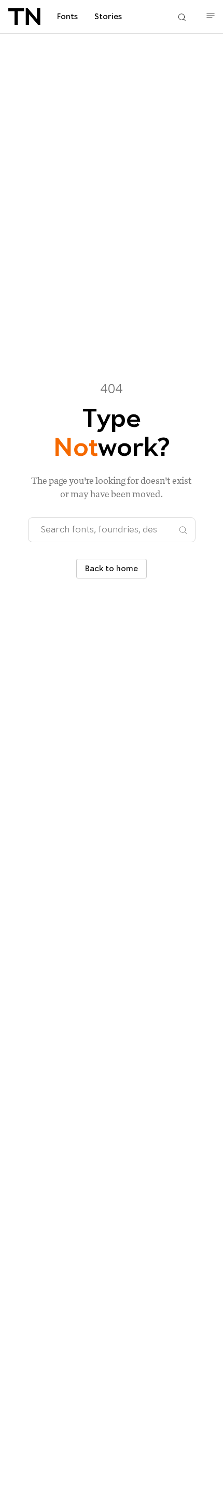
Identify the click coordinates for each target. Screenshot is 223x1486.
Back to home (111, 568)
